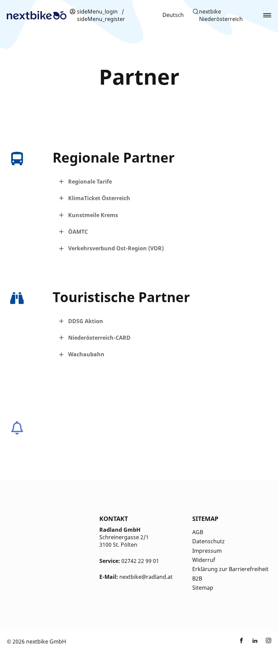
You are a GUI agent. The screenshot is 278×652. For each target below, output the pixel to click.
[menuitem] (173, 15)
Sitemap (202, 587)
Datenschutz (208, 541)
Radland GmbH (119, 529)
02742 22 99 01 (140, 561)
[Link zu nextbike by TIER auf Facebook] (241, 641)
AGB (197, 532)
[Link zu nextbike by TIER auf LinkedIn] (255, 641)
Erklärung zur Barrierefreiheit (230, 569)
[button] (224, 15)
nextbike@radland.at (146, 577)
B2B (197, 578)
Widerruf (203, 560)
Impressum (207, 550)
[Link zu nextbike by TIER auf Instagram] (268, 641)
